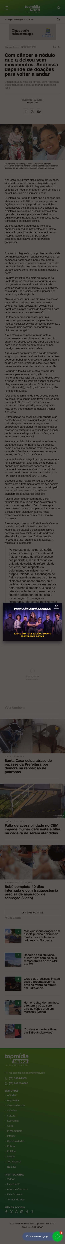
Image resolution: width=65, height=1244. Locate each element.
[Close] (62, 603)
